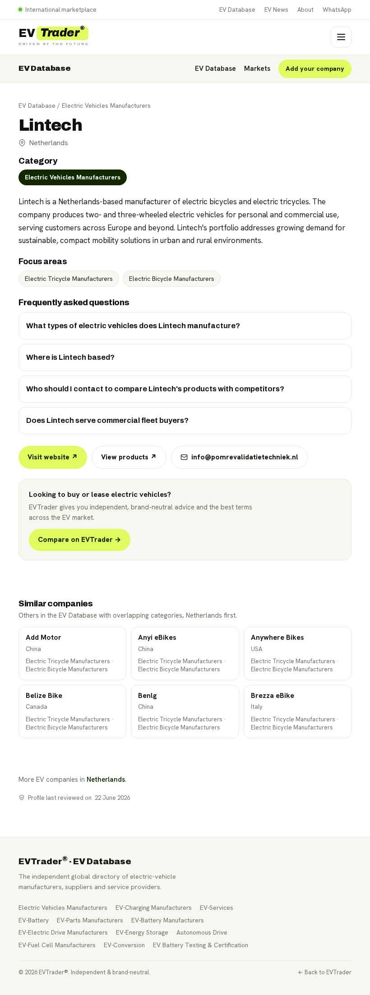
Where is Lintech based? (70, 357)
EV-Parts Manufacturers (90, 920)
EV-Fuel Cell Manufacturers (57, 945)
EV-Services (216, 907)
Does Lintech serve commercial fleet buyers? (107, 420)
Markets (257, 68)
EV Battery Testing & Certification (200, 945)
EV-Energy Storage (142, 932)
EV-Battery (33, 920)
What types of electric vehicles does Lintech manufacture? (133, 326)
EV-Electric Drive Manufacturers (63, 932)
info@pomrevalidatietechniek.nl (244, 457)
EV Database (237, 10)
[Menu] (341, 37)
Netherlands (106, 779)
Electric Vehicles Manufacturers (106, 105)
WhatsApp (337, 10)
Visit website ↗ (53, 457)
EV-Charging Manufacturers (154, 907)
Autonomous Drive (201, 932)
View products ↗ (129, 457)
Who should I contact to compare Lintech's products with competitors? (155, 389)
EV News (276, 10)
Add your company (315, 68)
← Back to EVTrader (325, 972)
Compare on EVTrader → (79, 539)
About (305, 10)
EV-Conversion (124, 945)
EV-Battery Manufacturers (167, 920)
